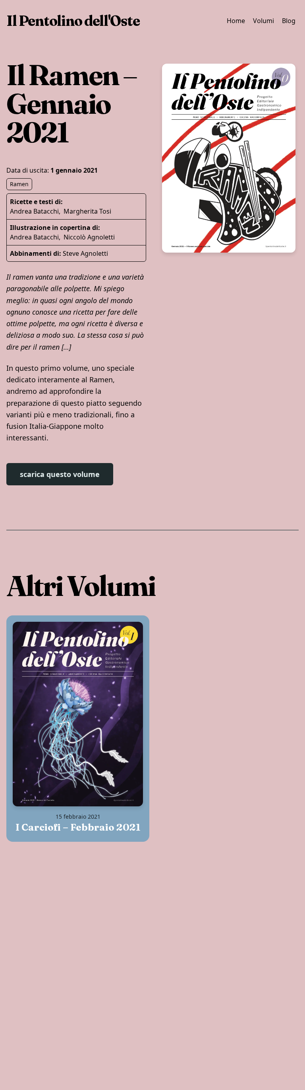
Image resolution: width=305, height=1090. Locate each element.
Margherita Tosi (87, 211)
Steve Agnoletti (85, 253)
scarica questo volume (60, 474)
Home (236, 20)
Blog (288, 20)
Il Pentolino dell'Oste (72, 20)
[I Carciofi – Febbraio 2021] (78, 714)
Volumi (263, 20)
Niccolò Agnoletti (89, 237)
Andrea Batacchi (34, 211)
